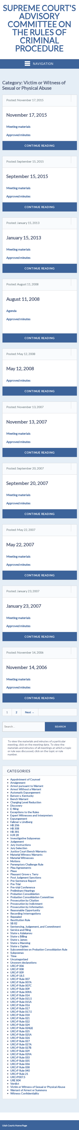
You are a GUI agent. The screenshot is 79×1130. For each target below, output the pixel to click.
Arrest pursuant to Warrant (26, 786)
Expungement (18, 818)
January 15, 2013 (23, 237)
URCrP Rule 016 (20, 1005)
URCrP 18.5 (17, 975)
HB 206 (14, 825)
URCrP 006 (17, 965)
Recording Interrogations (25, 913)
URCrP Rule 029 (20, 1050)
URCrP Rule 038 (20, 1067)
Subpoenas (17, 952)
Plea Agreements (20, 867)
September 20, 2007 (27, 483)
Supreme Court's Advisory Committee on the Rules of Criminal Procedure (39, 28)
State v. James (18, 939)
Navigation (43, 63)
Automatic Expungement (25, 792)
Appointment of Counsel (25, 779)
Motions (15, 861)
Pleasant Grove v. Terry (24, 874)
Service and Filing (20, 929)
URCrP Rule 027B (20, 1047)
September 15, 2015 (27, 176)
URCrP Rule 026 (20, 1037)
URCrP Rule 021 (20, 1018)
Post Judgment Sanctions (25, 877)
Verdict (14, 1083)
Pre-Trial (15, 884)
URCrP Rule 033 (20, 1057)
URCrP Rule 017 (20, 1008)
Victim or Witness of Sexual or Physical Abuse (37, 1086)
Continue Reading (40, 145)
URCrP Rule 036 (20, 1064)
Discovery (16, 805)
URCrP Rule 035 (20, 1060)
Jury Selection (18, 848)
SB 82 (13, 923)
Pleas (13, 871)
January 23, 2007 (23, 606)
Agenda (11, 310)
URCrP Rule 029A (21, 1054)
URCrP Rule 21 (19, 1073)
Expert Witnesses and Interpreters (31, 815)
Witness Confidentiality (24, 1093)
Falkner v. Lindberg (21, 821)
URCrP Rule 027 (20, 1041)
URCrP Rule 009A (21, 992)
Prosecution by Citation (24, 900)
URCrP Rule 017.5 (21, 1011)
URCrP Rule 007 (20, 979)
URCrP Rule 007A (21, 982)
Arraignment (18, 782)
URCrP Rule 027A (21, 1044)
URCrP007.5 (17, 1077)
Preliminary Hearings (22, 890)
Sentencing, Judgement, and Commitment (35, 926)
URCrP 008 (17, 969)
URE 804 (15, 1080)
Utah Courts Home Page (14, 1125)
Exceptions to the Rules (24, 812)
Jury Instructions (20, 844)
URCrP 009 (17, 972)
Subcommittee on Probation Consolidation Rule (38, 949)
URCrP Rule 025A (21, 1034)
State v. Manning (20, 943)
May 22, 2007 (20, 544)
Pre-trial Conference (22, 887)
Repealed (16, 916)
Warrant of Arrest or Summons (28, 1090)
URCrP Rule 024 (20, 1024)
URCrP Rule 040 (20, 1070)
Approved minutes (18, 135)
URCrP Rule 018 (20, 1014)
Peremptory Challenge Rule (26, 864)
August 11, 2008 (23, 299)
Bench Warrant (19, 799)
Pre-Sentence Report (23, 880)
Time (13, 956)
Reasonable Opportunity (25, 910)
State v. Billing (18, 936)
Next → (29, 712)
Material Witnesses (22, 857)
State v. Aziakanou (21, 933)
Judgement (17, 841)
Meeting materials (18, 126)
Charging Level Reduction (25, 802)
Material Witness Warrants (26, 854)
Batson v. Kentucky (22, 795)
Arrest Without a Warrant (25, 789)
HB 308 (14, 828)
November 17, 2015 (26, 115)
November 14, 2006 (26, 667)
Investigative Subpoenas (25, 838)
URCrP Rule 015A (21, 1001)
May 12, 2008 (20, 368)
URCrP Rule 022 (20, 1021)
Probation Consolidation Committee (32, 897)
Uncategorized (19, 959)
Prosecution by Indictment (26, 903)
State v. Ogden (19, 946)
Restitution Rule (20, 920)
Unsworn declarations (23, 962)
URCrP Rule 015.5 (21, 998)
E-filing (14, 808)
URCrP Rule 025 (20, 1031)
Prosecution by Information (26, 907)
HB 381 (14, 831)
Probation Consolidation (25, 893)
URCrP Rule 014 (20, 995)
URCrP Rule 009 (20, 988)
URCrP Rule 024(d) (21, 1028)
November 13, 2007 (26, 421)
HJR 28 (14, 835)
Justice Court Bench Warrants (28, 851)
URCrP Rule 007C (21, 985)
